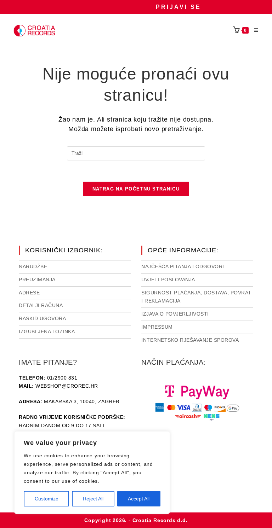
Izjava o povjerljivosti (175, 314)
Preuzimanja (37, 279)
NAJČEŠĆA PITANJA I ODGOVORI (182, 266)
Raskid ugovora (42, 318)
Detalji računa (41, 305)
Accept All (138, 498)
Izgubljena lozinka (47, 331)
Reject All (93, 498)
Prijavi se (178, 7)
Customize (46, 498)
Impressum (157, 327)
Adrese (29, 292)
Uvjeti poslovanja (168, 279)
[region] (92, 472)
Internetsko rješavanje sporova (190, 340)
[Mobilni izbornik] (254, 30)
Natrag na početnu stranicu (136, 189)
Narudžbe (33, 266)
